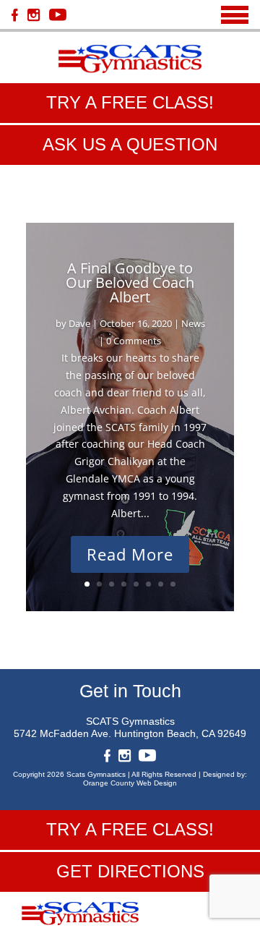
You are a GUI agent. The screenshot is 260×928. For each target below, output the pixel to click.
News (193, 323)
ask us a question (130, 144)
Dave (79, 323)
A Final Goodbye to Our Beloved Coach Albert (130, 282)
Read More (130, 554)
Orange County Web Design (130, 783)
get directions (130, 871)
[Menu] (234, 15)
